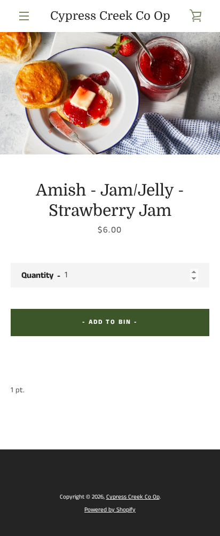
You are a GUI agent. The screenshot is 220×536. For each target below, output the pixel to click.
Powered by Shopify (110, 510)
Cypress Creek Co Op (110, 15)
